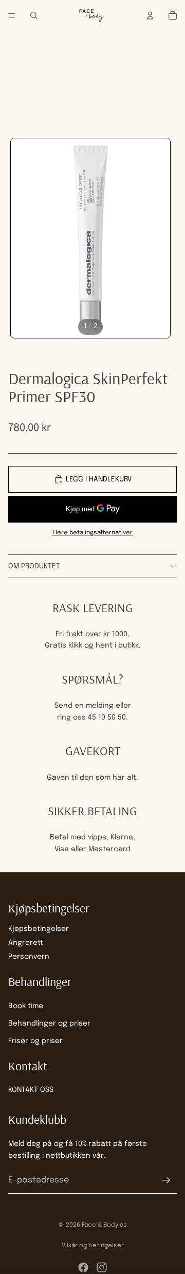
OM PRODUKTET (34, 566)
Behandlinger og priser (49, 1023)
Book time (25, 1005)
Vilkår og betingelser (93, 1246)
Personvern (28, 956)
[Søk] (34, 15)
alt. (132, 777)
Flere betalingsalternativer (92, 533)
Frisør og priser (35, 1041)
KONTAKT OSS (30, 1089)
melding (100, 705)
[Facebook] (83, 1267)
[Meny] (12, 15)
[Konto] (150, 15)
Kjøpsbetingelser (38, 928)
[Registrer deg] (166, 1180)
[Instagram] (102, 1267)
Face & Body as (104, 1225)
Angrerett (25, 942)
